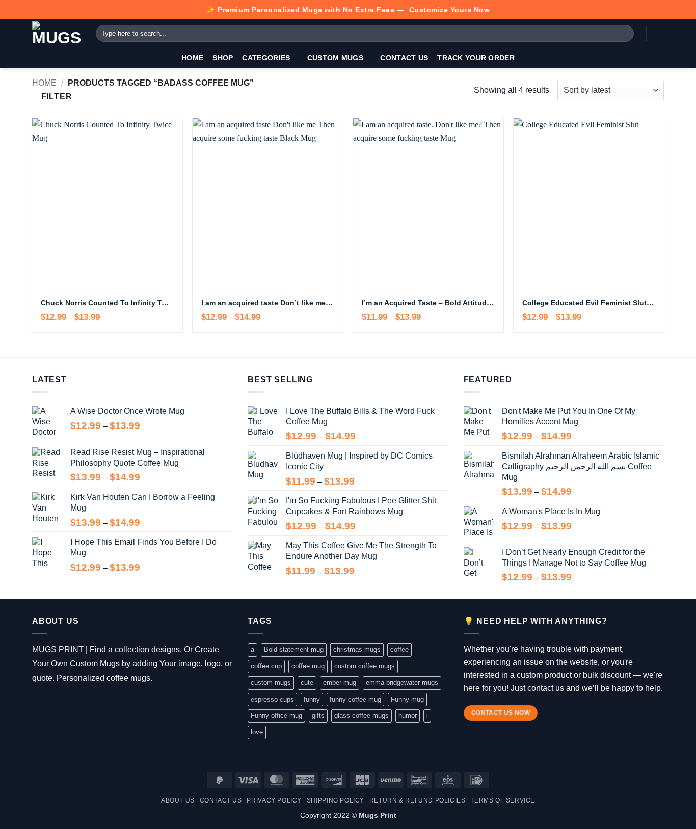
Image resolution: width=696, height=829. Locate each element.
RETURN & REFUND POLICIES (417, 800)
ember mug (339, 682)
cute (307, 682)
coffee (399, 649)
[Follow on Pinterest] (98, 703)
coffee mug (308, 666)
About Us (178, 800)
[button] (659, 33)
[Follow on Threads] (69, 703)
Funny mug (407, 699)
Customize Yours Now (449, 10)
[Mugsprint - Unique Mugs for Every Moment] (56, 33)
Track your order (476, 58)
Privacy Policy (274, 800)
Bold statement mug (294, 649)
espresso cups (272, 699)
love (257, 732)
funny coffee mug (355, 699)
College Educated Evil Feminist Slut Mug (588, 303)
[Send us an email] (84, 703)
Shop (222, 58)
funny (312, 699)
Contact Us (404, 58)
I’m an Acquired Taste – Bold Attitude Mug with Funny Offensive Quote (428, 303)
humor (407, 715)
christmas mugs (357, 649)
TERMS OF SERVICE (502, 800)
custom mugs (271, 682)
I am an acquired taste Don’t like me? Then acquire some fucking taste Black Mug (267, 303)
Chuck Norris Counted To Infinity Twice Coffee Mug (107, 303)
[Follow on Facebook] (39, 703)
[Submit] (624, 33)
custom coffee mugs (364, 666)
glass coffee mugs (361, 715)
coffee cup (266, 666)
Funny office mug (276, 715)
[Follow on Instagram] (54, 703)
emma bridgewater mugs (402, 682)
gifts (318, 715)
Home (192, 58)
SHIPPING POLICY (335, 800)
